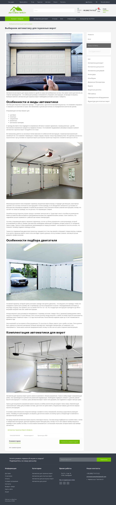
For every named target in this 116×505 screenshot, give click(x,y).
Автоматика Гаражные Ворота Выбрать (20, 430)
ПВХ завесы (92, 94)
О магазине (8, 476)
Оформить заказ (105, 11)
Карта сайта (9, 489)
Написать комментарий (69, 442)
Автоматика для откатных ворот (42, 476)
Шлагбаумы (92, 78)
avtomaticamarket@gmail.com (96, 476)
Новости (91, 34)
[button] (10, 2)
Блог (61, 19)
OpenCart (14, 499)
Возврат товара (10, 486)
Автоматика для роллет (96, 67)
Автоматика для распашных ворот (43, 479)
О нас (32, 2)
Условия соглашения (11, 481)
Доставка (47, 2)
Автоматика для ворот (41, 19)
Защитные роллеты (94, 90)
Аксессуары (92, 74)
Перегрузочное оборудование (98, 97)
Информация (71, 19)
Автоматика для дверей (96, 70)
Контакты (63, 2)
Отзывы (54, 19)
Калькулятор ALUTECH (87, 19)
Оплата (55, 2)
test (89, 59)
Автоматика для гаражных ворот (42, 473)
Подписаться (103, 459)
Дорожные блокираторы (96, 82)
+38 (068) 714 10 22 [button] (93, 473)
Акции (7, 492)
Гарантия (39, 2)
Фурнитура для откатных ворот (99, 101)
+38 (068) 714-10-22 (40, 23)
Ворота (90, 86)
